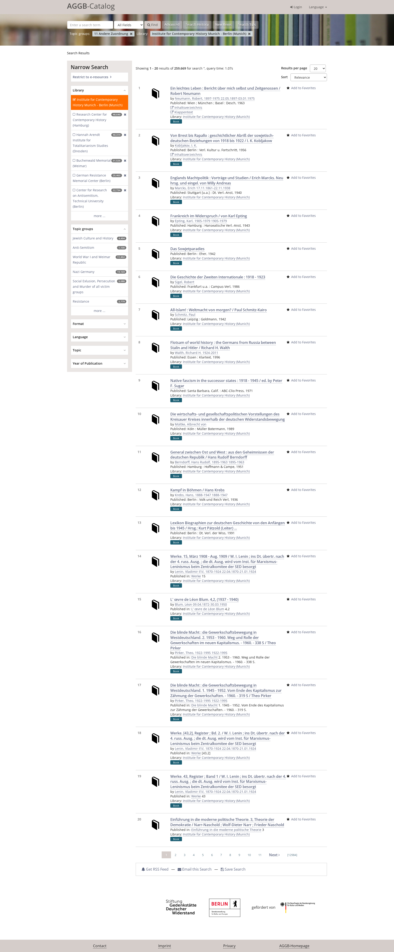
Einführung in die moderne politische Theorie (226, 829)
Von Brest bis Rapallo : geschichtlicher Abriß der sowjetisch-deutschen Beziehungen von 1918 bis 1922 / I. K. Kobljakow (222, 138)
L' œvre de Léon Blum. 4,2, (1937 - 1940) (204, 599)
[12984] (292, 855)
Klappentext (183, 112)
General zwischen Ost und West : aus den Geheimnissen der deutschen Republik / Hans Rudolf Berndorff (222, 455)
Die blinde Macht (204, 657)
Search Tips (247, 24)
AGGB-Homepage (294, 945)
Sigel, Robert (184, 282)
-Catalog (91, 6)
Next (273, 854)
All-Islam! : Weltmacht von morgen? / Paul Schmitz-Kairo (218, 309)
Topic (77, 350)
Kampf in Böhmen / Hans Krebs (197, 490)
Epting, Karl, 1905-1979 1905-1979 (201, 221)
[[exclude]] (124, 120)
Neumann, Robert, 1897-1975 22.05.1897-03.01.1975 (215, 98)
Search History (197, 24)
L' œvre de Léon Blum (207, 609)
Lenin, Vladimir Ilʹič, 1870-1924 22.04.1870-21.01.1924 (215, 571)
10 (249, 855)
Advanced (171, 24)
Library (78, 90)
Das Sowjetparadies (187, 248)
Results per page (294, 68)
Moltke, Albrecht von (190, 424)
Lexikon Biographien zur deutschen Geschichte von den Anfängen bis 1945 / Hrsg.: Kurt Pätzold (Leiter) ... (227, 525)
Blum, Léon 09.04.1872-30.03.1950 (201, 604)
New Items (223, 24)
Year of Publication (87, 363)
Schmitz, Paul (185, 314)
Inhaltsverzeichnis (188, 107)
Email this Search (197, 869)
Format (78, 324)
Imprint (164, 945)
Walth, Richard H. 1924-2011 (196, 352)
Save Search (235, 869)
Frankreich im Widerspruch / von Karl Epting (208, 215)
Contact (99, 945)
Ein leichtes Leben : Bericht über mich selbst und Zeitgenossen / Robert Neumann (225, 91)
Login (297, 7)
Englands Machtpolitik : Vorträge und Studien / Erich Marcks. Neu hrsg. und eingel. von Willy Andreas (226, 180)
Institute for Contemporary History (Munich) (216, 116)
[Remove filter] (131, 33)
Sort (284, 77)
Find (154, 25)
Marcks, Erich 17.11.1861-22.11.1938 (202, 188)
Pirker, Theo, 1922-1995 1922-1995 (201, 653)
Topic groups (83, 229)
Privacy (229, 945)
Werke (196, 576)
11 (260, 855)
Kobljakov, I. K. (186, 145)
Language (317, 7)
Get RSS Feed (156, 869)
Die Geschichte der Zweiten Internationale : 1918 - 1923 (217, 277)
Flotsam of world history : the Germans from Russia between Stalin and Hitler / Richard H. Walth (223, 345)
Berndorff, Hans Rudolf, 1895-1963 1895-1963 (209, 462)
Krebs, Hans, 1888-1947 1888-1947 (201, 495)
